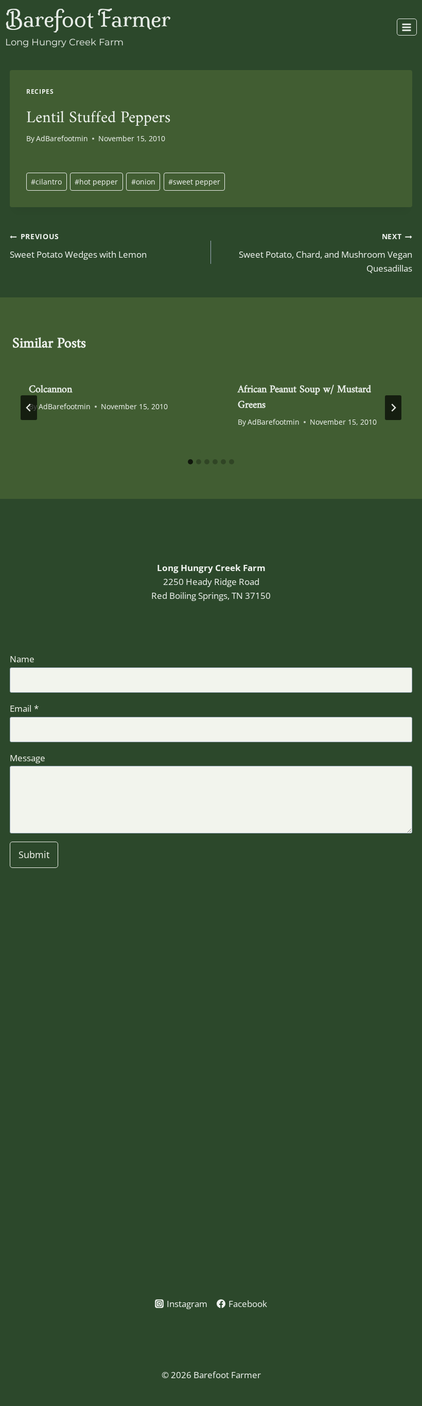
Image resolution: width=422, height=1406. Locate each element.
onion (143, 182)
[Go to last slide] (29, 407)
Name (22, 659)
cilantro (46, 182)
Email (24, 708)
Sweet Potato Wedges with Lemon (78, 245)
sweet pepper (194, 182)
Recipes (40, 91)
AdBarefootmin (62, 138)
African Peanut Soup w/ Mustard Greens (304, 394)
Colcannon (50, 386)
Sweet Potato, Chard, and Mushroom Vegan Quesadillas (325, 252)
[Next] (393, 407)
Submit (34, 854)
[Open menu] (407, 27)
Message (27, 758)
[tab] (190, 461)
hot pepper (96, 182)
